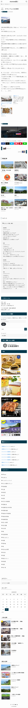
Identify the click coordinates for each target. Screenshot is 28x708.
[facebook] (10, 704)
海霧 (4, 540)
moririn (5, 228)
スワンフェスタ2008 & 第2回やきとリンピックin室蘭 (6, 103)
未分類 (4, 528)
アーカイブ (3, 333)
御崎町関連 (5, 519)
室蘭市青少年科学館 (7, 507)
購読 (4, 324)
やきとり (3, 114)
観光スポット (6, 558)
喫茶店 (4, 492)
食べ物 (4, 567)
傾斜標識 (5, 486)
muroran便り (14, 1)
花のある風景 (6, 549)
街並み (4, 552)
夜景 (4, 498)
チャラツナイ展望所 (6, 451)
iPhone (4, 474)
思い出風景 (5, 522)
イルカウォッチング (7, 480)
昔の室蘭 (5, 525)
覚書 (4, 555)
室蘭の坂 (5, 504)
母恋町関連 (5, 534)
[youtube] (15, 704)
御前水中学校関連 (7, 513)
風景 (4, 564)
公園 (4, 489)
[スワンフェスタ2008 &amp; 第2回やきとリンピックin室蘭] (6, 98)
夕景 (4, 495)
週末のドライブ (5, 462)
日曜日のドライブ (5, 446)
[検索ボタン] (26, 1)
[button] (3, 143)
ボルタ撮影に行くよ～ (8, 483)
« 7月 (2, 612)
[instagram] (14, 704)
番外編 (4, 543)
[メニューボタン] (1, 1)
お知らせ (5, 477)
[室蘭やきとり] (19, 99)
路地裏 (4, 561)
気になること (5, 11)
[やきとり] (6, 111)
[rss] (17, 704)
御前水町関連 (6, 516)
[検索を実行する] (25, 329)
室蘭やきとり (16, 95)
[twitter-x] (12, 704)
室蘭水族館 (5, 510)
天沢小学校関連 (6, 501)
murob (4, 260)
